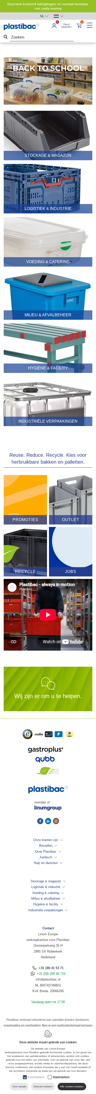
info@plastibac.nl (48, 979)
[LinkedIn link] (49, 821)
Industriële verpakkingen (45, 910)
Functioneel (36, 1077)
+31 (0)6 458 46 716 (51, 974)
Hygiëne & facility (45, 904)
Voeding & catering (45, 893)
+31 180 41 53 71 (51, 968)
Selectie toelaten (43, 1086)
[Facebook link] (41, 821)
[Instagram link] (56, 821)
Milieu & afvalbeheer (45, 898)
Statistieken (61, 1077)
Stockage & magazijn (46, 881)
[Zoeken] (6, 37)
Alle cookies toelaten (72, 1086)
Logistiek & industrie (45, 887)
